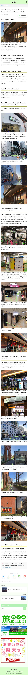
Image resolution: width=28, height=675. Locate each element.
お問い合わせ (9, 671)
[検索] (24, 608)
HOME (15, 669)
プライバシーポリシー (18, 671)
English (9, 581)
